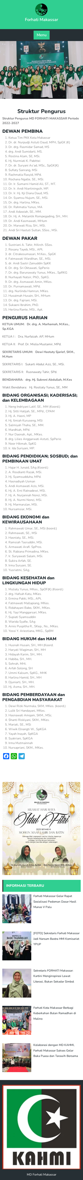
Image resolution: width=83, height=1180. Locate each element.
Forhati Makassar (41, 20)
